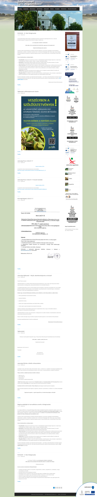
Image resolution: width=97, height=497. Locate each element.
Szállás (70, 178)
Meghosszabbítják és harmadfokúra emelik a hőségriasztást (34, 404)
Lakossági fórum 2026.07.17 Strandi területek (29, 180)
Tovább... (19, 84)
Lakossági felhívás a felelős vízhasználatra (29, 363)
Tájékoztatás (23, 34)
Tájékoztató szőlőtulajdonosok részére (28, 91)
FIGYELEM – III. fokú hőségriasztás (26, 33)
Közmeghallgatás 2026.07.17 (25, 198)
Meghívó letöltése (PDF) (40, 166)
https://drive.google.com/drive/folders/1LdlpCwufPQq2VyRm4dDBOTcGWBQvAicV (32, 189)
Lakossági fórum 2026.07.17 (25, 161)
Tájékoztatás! (21, 331)
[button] (17, 20)
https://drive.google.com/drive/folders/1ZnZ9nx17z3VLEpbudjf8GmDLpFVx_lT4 (31, 170)
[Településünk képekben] (66, 185)
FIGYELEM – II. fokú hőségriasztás (26, 455)
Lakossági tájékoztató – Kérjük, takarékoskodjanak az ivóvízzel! (34, 275)
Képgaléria (71, 184)
